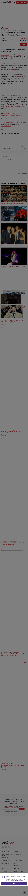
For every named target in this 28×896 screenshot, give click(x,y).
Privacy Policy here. (19, 880)
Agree (14, 883)
